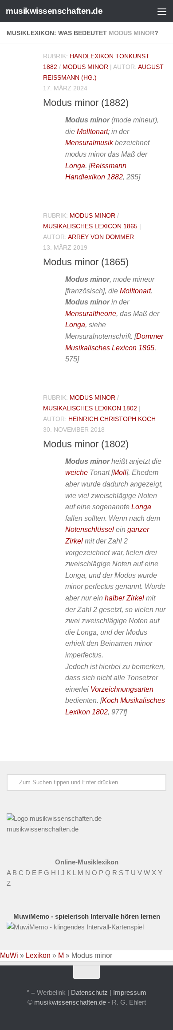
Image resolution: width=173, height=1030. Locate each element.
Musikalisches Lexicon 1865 (90, 226)
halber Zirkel (124, 598)
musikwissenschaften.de (54, 11)
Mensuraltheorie (90, 313)
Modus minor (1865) (86, 262)
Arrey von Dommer (101, 236)
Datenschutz (89, 992)
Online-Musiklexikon (86, 862)
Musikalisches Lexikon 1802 (90, 408)
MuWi (9, 955)
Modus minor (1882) (86, 102)
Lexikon (38, 955)
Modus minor (85, 66)
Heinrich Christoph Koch (112, 418)
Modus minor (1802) (86, 444)
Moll (119, 472)
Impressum (129, 992)
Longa (75, 166)
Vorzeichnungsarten (121, 689)
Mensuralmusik (89, 142)
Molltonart (92, 131)
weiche (76, 472)
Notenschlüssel (89, 529)
